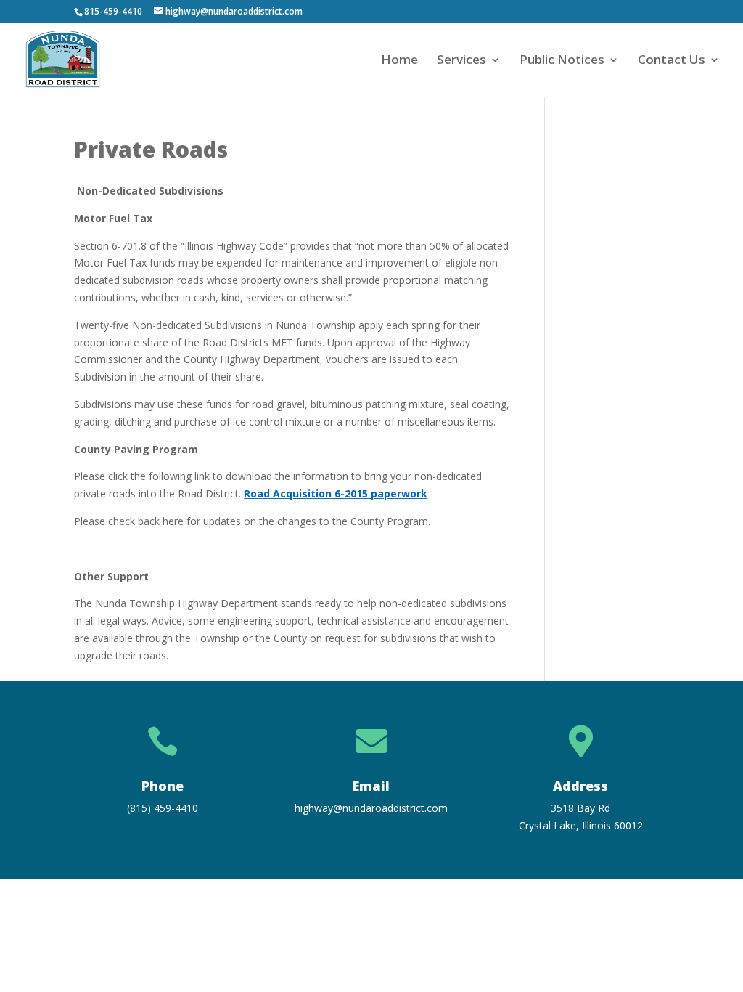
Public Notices (562, 61)
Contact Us (671, 61)
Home (399, 61)
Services (461, 61)
